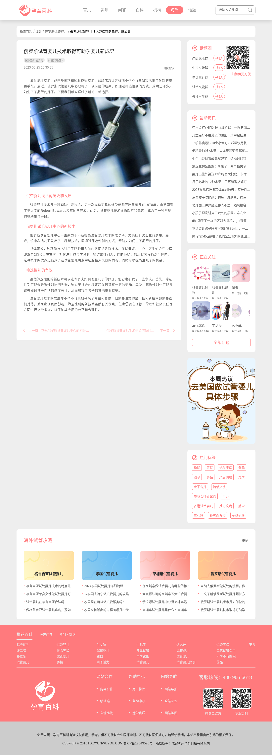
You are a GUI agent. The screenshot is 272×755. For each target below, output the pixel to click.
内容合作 (106, 689)
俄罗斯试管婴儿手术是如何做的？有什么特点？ (224, 602)
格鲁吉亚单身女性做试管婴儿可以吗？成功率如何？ (50, 594)
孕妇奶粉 (238, 515)
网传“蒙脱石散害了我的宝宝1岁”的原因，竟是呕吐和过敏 (221, 236)
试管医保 (222, 645)
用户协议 (138, 689)
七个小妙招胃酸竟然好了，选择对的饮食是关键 (221, 158)
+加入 (219, 58)
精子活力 (103, 662)
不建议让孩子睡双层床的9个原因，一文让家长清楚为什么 (221, 228)
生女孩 (101, 645)
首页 (87, 10)
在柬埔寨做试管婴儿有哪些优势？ (166, 586)
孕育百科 (26, 31)
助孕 (197, 477)
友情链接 (106, 713)
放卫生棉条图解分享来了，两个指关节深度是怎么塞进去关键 (221, 166)
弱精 (60, 662)
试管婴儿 (63, 645)
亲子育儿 (200, 487)
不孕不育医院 (226, 656)
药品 (209, 477)
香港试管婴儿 (203, 506)
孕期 (197, 468)
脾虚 (241, 506)
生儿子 (141, 645)
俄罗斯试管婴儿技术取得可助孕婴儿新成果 (224, 610)
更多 (245, 540)
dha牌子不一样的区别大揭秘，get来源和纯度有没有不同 (221, 220)
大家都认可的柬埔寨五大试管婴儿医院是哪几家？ (166, 594)
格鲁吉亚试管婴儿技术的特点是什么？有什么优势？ (50, 586)
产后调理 (225, 477)
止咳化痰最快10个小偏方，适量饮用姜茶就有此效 (221, 143)
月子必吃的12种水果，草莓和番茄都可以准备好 (221, 182)
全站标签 (171, 701)
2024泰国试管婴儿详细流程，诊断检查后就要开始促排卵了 (108, 586)
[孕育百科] (35, 10)
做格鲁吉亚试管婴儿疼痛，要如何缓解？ (50, 610)
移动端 (105, 701)
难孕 (241, 477)
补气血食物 (218, 515)
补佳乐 (21, 656)
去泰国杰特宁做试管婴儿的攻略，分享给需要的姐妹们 (108, 594)
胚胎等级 (63, 650)
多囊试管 (142, 650)
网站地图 (171, 713)
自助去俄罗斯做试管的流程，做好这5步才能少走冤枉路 (224, 586)
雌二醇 (21, 650)
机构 (157, 10)
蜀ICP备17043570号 (138, 743)
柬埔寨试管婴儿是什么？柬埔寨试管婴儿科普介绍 (166, 610)
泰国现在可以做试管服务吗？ (105, 602)
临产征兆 (23, 645)
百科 (140, 10)
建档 (100, 656)
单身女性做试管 (205, 496)
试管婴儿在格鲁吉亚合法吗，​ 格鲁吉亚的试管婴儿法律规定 (50, 602)
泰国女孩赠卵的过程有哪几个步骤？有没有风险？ (108, 610)
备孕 (241, 468)
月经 (225, 496)
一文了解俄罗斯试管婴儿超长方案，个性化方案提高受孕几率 (224, 594)
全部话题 (221, 343)
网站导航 (171, 689)
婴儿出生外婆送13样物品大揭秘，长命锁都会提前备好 (221, 174)
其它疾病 (225, 506)
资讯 (105, 10)
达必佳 (181, 645)
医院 (209, 468)
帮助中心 (138, 701)
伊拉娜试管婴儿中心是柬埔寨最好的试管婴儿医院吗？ (166, 602)
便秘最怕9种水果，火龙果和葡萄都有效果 (221, 151)
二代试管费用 (226, 650)
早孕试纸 (142, 656)
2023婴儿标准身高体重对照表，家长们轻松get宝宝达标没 (221, 189)
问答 (122, 10)
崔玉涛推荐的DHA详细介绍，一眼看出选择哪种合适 (221, 127)
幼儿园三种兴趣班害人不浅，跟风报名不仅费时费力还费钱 (221, 205)
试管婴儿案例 (186, 662)
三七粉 (198, 515)
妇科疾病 (225, 468)
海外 (175, 10)
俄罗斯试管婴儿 (56, 31)
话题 (192, 10)
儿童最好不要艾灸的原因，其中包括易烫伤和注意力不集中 (221, 135)
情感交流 (219, 487)
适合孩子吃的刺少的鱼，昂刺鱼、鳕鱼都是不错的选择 (221, 197)
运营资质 (138, 713)
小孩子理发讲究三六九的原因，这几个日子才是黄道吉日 (221, 213)
